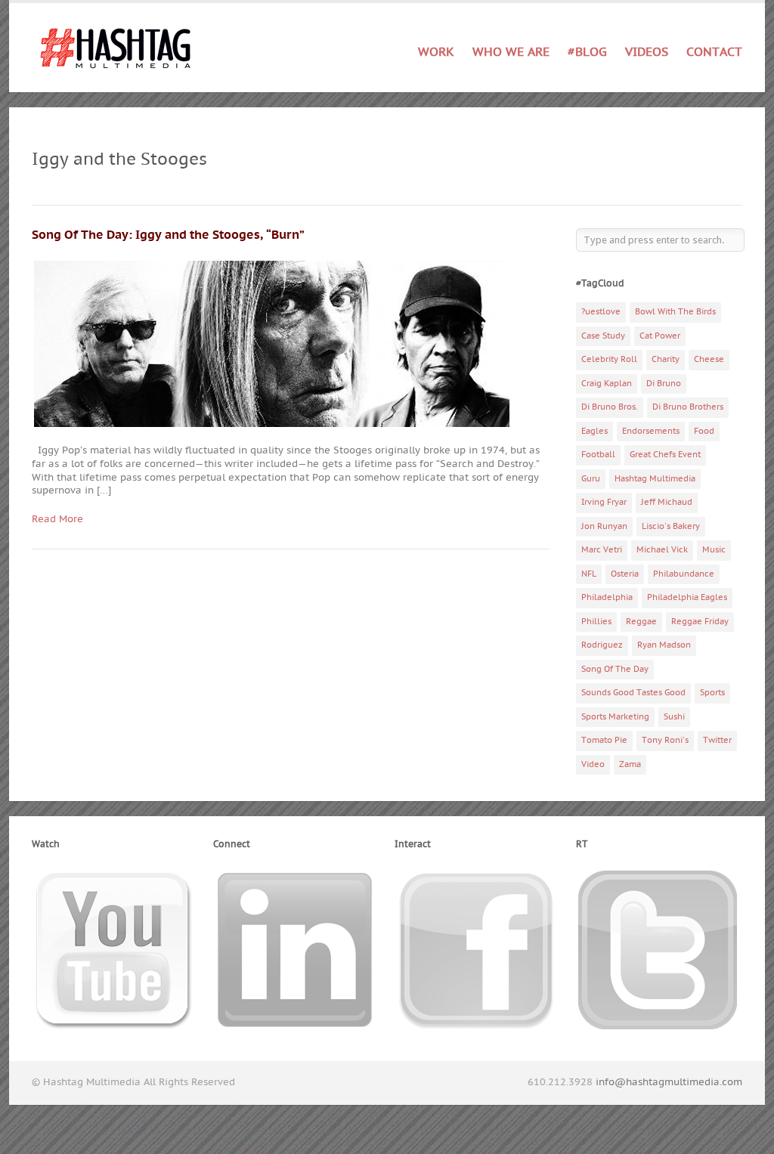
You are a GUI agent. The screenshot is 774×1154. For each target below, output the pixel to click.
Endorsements (651, 431)
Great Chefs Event (665, 454)
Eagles (594, 431)
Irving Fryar (604, 502)
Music (714, 550)
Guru (590, 479)
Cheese (709, 359)
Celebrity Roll (609, 359)
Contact (714, 52)
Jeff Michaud (666, 502)
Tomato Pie (604, 740)
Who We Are (511, 52)
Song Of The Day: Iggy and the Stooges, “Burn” (168, 235)
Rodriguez (602, 645)
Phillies (596, 622)
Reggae (641, 622)
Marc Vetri (601, 550)
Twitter (717, 740)
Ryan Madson (664, 645)
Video (593, 764)
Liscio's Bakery (671, 526)
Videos (646, 52)
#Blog (587, 52)
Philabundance (683, 574)
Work (436, 49)
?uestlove (601, 312)
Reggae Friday (700, 622)
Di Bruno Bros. (609, 407)
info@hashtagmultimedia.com (669, 1082)
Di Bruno (663, 383)
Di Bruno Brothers (687, 407)
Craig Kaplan (606, 383)
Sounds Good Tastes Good (633, 693)
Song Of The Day (615, 669)
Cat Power (659, 336)
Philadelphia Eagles (687, 597)
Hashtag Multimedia (655, 479)
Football (598, 454)
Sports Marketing (615, 717)
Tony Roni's (665, 740)
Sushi (674, 717)
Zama (630, 764)
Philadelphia (607, 597)
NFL (588, 574)
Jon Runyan (604, 526)
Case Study (603, 336)
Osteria (625, 574)
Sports (712, 693)
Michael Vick (662, 550)
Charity (666, 359)
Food (704, 431)
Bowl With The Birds (675, 312)
